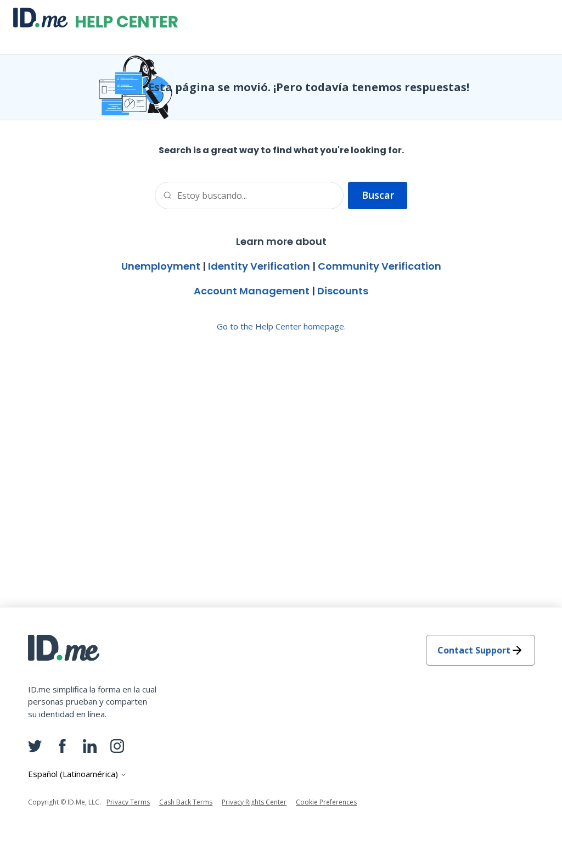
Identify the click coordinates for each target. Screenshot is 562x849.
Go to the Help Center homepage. (281, 326)
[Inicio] (95, 17)
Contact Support (473, 650)
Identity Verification (259, 266)
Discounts (342, 291)
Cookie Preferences (326, 802)
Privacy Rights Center (254, 802)
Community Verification (379, 266)
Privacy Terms (128, 802)
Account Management (252, 291)
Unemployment (160, 266)
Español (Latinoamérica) (74, 774)
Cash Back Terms (185, 802)
